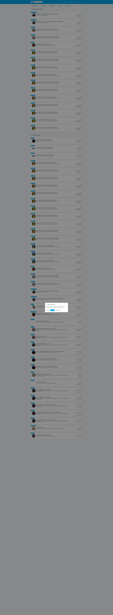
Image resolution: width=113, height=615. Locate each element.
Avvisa (48, 310)
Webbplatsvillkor (58, 310)
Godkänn (52, 310)
